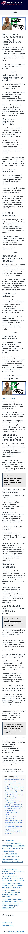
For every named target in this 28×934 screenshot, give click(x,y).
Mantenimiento (8, 925)
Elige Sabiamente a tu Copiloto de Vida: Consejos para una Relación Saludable (13, 878)
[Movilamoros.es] (11, 3)
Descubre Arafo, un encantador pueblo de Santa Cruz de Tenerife (13, 871)
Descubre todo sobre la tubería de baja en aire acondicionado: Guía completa (11, 893)
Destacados (9, 840)
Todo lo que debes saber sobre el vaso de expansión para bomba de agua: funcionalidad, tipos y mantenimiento (12, 903)
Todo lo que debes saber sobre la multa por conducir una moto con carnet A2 (12, 885)
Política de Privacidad (16, 932)
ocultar (16, 777)
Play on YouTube (8, 398)
